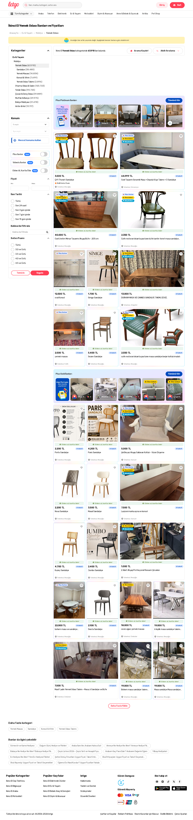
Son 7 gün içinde (22, 214)
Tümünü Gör (174, 100)
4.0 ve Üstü (20, 258)
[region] (119, 116)
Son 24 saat (21, 205)
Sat (179, 5)
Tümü (18, 201)
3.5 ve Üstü (20, 254)
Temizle (21, 273)
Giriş (162, 5)
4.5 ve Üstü (20, 263)
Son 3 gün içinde (22, 210)
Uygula (39, 273)
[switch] (43, 154)
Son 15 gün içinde (23, 219)
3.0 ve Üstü (20, 249)
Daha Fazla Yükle (119, 706)
